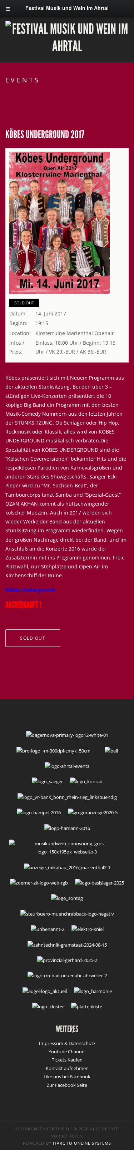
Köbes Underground (30, 589)
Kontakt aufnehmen (67, 1068)
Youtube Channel (67, 1051)
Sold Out (24, 302)
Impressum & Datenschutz (67, 1043)
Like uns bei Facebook (67, 1076)
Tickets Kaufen (67, 1060)
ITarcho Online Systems (82, 1143)
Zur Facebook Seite (67, 1085)
